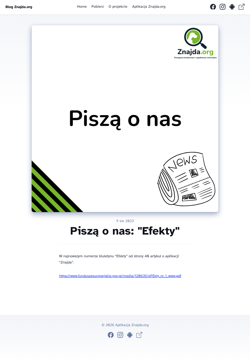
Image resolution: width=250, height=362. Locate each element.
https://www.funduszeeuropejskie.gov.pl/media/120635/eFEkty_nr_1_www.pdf (120, 276)
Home (82, 7)
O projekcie (118, 7)
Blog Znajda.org (18, 7)
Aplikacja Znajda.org (148, 7)
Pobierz (98, 7)
